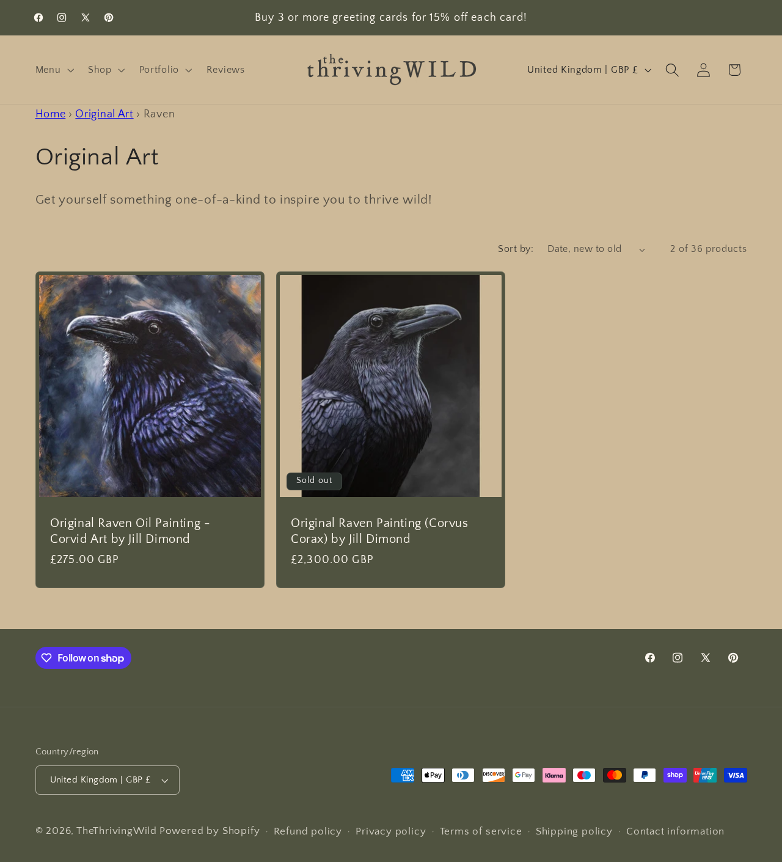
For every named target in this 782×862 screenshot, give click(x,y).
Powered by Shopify (209, 830)
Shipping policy (574, 831)
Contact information (675, 831)
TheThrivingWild (116, 830)
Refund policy (308, 831)
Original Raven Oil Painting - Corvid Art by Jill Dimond (130, 531)
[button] (53, 69)
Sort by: (515, 248)
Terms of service (481, 831)
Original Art (104, 114)
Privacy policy (391, 831)
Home (50, 114)
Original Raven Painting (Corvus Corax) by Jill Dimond (380, 531)
